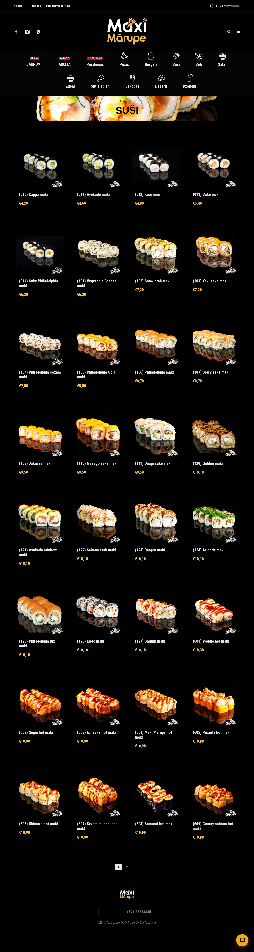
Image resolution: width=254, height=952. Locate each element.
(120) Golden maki (208, 463)
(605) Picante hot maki (212, 732)
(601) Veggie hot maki (211, 641)
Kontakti (19, 5)
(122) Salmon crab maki (96, 550)
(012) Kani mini (147, 194)
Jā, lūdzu (205, 923)
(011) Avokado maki (93, 194)
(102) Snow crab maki (153, 281)
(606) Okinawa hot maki (38, 823)
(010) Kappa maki (33, 194)
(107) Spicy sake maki (211, 372)
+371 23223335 (139, 911)
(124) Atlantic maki (209, 550)
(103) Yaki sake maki (210, 281)
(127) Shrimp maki (150, 641)
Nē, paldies (226, 923)
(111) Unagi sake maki (153, 463)
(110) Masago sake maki (97, 463)
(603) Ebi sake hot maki (96, 732)
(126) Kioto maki (90, 641)
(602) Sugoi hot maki (36, 732)
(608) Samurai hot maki (154, 823)
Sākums (122, 101)
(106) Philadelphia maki (154, 372)
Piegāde (35, 5)
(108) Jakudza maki (35, 463)
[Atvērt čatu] (242, 940)
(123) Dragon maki (150, 550)
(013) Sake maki (206, 194)
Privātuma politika (58, 5)
